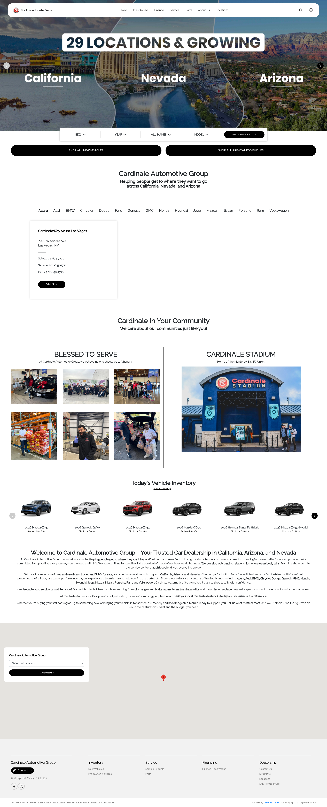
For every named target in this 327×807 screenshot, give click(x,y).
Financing (209, 762)
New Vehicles (96, 769)
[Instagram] (21, 786)
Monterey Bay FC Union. (249, 361)
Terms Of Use (58, 802)
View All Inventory (162, 488)
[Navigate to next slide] (324, 65)
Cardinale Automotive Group (24, 802)
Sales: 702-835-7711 (51, 258)
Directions (264, 774)
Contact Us (24, 770)
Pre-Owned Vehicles (100, 774)
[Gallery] (163, 65)
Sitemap (70, 802)
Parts (148, 774)
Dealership (267, 762)
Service (151, 762)
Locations (264, 779)
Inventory (95, 762)
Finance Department (214, 769)
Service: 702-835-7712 (52, 265)
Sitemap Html (82, 802)
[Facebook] (14, 786)
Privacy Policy (44, 802)
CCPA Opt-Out (108, 802)
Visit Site (51, 284)
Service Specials (154, 769)
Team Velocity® (271, 803)
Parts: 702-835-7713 (51, 272)
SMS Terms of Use (269, 783)
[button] (163, 678)
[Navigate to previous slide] (2, 65)
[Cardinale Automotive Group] (32, 10)
